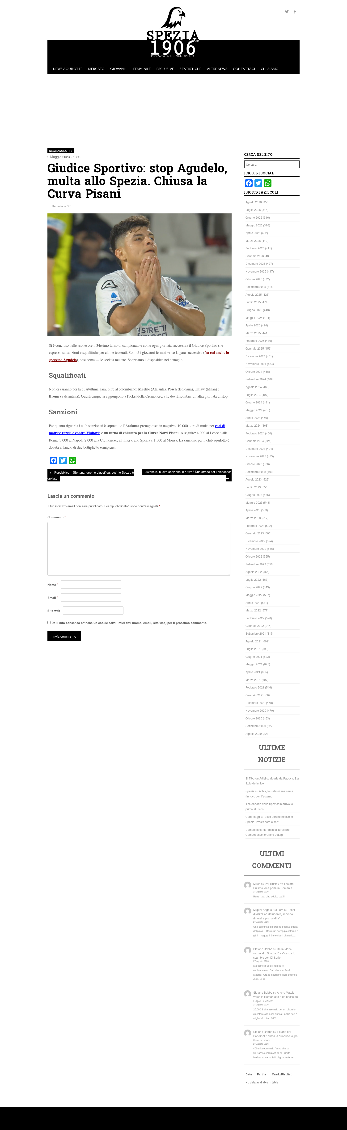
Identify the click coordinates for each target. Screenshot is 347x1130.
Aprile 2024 (252, 418)
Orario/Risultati (282, 1074)
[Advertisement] (173, 109)
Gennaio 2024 (254, 441)
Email (52, 597)
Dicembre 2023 (255, 448)
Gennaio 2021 (254, 695)
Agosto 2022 (253, 572)
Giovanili (119, 69)
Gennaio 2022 (254, 625)
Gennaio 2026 (254, 256)
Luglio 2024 (253, 395)
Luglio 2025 (253, 302)
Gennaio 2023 (254, 533)
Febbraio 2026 (254, 248)
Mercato (96, 69)
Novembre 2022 (255, 548)
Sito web (53, 610)
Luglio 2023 (253, 487)
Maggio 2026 (253, 225)
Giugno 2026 (253, 217)
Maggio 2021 (253, 664)
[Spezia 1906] (173, 61)
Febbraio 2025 (254, 340)
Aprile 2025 (252, 325)
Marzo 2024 (253, 425)
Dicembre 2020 (255, 703)
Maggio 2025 (253, 318)
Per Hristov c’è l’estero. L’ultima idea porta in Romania (273, 886)
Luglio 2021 (253, 649)
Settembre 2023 (255, 472)
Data (248, 1074)
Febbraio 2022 (254, 618)
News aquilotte (68, 69)
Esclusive (165, 69)
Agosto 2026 (253, 202)
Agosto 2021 (253, 641)
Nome (52, 584)
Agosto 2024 (253, 387)
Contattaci (244, 69)
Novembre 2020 (255, 710)
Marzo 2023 (253, 518)
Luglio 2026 (253, 210)
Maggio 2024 (253, 410)
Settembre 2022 (255, 564)
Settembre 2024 (255, 379)
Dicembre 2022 (255, 541)
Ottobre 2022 (253, 556)
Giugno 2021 (253, 656)
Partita (261, 1074)
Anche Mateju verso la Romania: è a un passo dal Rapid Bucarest (276, 996)
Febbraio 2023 (254, 526)
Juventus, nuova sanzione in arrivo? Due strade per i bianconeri (188, 475)
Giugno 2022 (253, 587)
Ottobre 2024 (253, 371)
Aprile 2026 (252, 233)
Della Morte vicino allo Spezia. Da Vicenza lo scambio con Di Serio (274, 953)
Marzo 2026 (253, 240)
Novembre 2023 (255, 456)
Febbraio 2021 (254, 687)
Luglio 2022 (253, 579)
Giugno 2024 (253, 402)
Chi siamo (270, 69)
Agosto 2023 (253, 479)
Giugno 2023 (253, 495)
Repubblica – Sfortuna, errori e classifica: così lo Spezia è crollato (90, 475)
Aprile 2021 (252, 672)
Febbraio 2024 (254, 433)
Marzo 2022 (253, 610)
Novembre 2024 (255, 364)
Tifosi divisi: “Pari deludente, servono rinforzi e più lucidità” (274, 914)
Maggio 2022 (253, 595)
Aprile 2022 (252, 603)
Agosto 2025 (253, 294)
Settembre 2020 (255, 726)
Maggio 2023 (253, 502)
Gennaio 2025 (254, 348)
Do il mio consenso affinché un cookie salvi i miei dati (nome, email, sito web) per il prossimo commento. (129, 622)
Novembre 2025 (255, 271)
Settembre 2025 (255, 287)
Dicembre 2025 (255, 263)
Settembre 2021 (255, 633)
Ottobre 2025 (253, 279)
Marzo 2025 (253, 333)
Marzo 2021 (253, 680)
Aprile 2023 (252, 510)
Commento (56, 517)
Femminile (142, 69)
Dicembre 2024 (255, 356)
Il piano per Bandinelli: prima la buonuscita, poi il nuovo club (275, 1036)
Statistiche (190, 69)
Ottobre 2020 (253, 718)
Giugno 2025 (253, 310)
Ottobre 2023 (253, 464)
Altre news (217, 69)
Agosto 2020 (253, 734)
